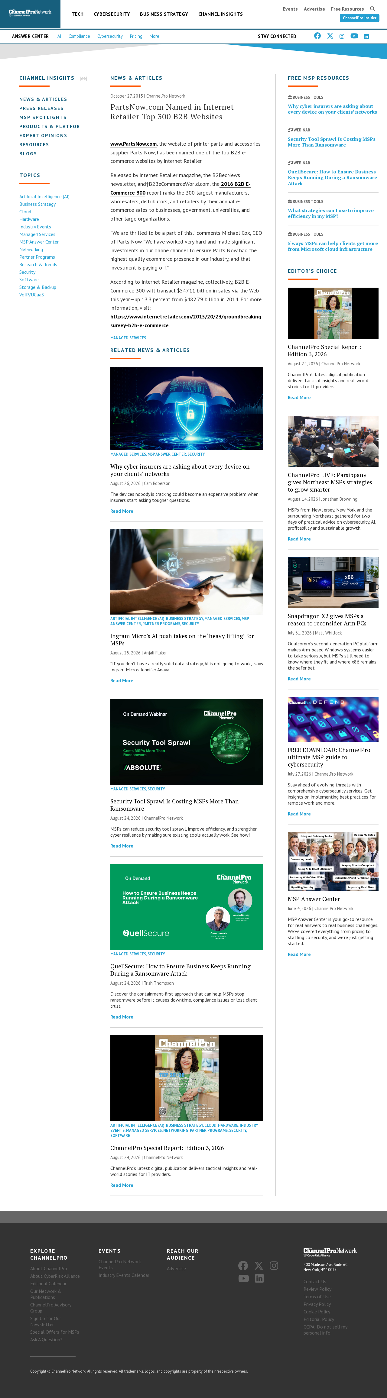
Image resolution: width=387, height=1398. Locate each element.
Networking (31, 249)
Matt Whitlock (328, 633)
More (154, 36)
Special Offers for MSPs (54, 1332)
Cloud (25, 211)
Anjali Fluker (155, 653)
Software (29, 279)
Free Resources (347, 9)
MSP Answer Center (39, 242)
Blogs (28, 153)
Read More (121, 511)
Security (27, 272)
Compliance (79, 36)
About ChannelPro (48, 1268)
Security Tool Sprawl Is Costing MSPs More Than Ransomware (174, 804)
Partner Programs (37, 257)
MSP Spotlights (43, 117)
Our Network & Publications (46, 1294)
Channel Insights (220, 14)
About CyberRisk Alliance (55, 1276)
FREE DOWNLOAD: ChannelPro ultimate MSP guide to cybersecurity (329, 757)
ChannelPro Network (165, 96)
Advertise (314, 9)
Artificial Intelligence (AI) (44, 196)
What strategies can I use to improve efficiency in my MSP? (331, 213)
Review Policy (317, 1289)
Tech (78, 14)
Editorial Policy (319, 1319)
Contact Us (315, 1281)
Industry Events (35, 227)
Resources (34, 144)
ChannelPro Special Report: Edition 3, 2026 (167, 1147)
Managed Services (37, 234)
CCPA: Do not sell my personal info (325, 1330)
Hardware (29, 219)
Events (290, 9)
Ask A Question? (46, 1339)
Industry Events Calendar (124, 1275)
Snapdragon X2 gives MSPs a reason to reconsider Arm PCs (327, 619)
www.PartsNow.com (133, 143)
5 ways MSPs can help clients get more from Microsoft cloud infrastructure (333, 246)
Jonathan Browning (339, 499)
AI (59, 36)
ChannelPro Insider (359, 18)
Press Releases (41, 108)
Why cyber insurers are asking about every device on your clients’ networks (180, 470)
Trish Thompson (159, 983)
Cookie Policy (317, 1312)
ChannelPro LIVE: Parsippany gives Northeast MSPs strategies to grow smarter (330, 482)
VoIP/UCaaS (31, 295)
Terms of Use (317, 1296)
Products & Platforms (53, 126)
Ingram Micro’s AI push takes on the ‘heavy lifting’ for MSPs (182, 639)
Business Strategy (164, 14)
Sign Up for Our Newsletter (45, 1321)
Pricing (136, 36)
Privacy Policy (317, 1304)
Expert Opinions (43, 135)
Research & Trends (38, 264)
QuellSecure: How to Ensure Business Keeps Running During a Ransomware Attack (180, 969)
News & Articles (43, 99)
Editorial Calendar (48, 1283)
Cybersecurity (112, 14)
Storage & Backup (37, 287)
